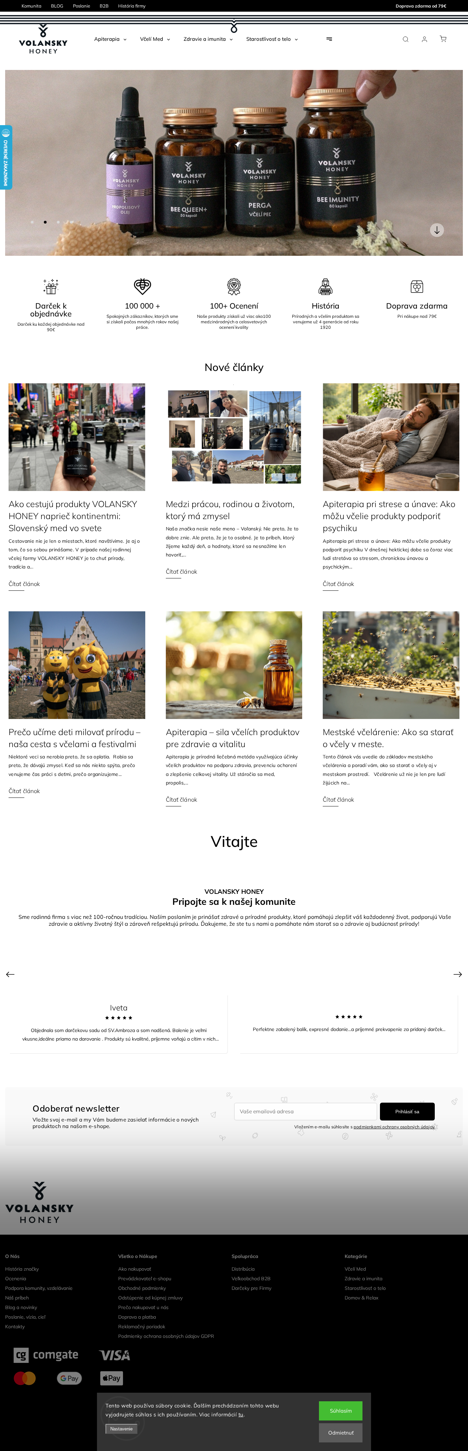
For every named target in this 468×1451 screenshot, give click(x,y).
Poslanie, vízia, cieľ (25, 1131)
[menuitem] (110, 39)
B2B (104, 6)
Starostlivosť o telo (365, 1102)
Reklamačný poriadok (141, 1141)
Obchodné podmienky (142, 1102)
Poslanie (81, 6)
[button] (20, 70)
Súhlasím (341, 1410)
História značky (22, 1083)
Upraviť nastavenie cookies (234, 1236)
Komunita (31, 6)
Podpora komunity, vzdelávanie (39, 1102)
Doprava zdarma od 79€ (421, 6)
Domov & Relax (361, 1112)
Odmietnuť (341, 1432)
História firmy (132, 6)
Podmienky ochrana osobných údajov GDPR (166, 1150)
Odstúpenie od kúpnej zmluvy (150, 1112)
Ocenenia (15, 1093)
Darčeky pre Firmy (251, 1102)
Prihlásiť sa (407, 925)
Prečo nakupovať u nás (143, 1121)
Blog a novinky (21, 1121)
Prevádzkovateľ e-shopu (144, 1093)
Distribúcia (243, 1083)
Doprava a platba (137, 1131)
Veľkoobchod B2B (251, 1093)
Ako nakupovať (134, 1083)
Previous (11, 788)
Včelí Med (355, 1083)
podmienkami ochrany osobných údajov (394, 941)
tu (241, 1414)
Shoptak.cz (267, 1247)
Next (459, 788)
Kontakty (15, 1141)
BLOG (57, 6)
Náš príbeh (17, 1112)
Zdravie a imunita (363, 1093)
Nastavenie (121, 1428)
